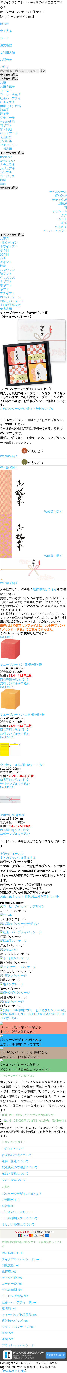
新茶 (3, 258)
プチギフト (7, 293)
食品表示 (6, 308)
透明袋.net (9, 1308)
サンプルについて (14, 1179)
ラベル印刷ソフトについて (20, 1218)
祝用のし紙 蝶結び (12, 815)
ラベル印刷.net (12, 1289)
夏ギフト (6, 262)
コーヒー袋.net (12, 1283)
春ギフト (6, 285)
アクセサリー (9, 145)
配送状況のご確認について (20, 1167)
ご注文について (12, 1148)
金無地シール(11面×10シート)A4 (21, 764)
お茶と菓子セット (12, 896)
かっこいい (7, 160)
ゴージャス (7, 176)
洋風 (3, 184)
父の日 (4, 254)
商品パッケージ (10, 297)
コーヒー (6, 90)
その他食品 (7, 121)
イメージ (12, 152)
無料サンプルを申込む (15, 683)
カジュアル (7, 168)
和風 (3, 180)
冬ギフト (6, 281)
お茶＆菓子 (7, 86)
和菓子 (4, 109)
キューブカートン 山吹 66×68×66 (22, 714)
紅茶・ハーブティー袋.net (19, 1302)
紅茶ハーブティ (10, 98)
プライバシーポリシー (17, 1212)
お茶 (3, 82)
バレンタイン (9, 242)
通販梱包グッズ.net (15, 1320)
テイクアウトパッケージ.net (20, 1259)
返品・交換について (15, 1173)
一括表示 (6, 148)
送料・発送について (15, 1161)
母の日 (4, 250)
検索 (43, 70)
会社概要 (8, 1206)
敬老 (3, 265)
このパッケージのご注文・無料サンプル (27, 408)
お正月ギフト (40, 896)
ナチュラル (7, 164)
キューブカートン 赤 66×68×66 (21, 664)
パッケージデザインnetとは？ (22, 1193)
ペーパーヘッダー (55, 230)
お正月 (4, 238)
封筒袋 (62, 203)
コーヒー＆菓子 (10, 94)
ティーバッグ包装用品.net (19, 1314)
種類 (9, 187)
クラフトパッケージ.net (18, 1326)
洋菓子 (4, 113)
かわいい (6, 156)
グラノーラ (7, 117)
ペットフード (9, 133)
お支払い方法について (17, 1155)
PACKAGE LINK (13, 1253)
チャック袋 (59, 199)
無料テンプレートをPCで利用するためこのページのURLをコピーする (26, 886)
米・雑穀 (6, 129)
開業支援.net (10, 1265)
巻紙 (64, 223)
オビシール (59, 211)
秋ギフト (6, 273)
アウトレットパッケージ (18, 1345)
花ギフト (6, 125)
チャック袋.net (12, 1277)
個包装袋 (61, 195)
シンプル (6, 172)
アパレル (6, 141)
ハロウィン (7, 269)
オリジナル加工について (18, 1224)
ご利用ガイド (11, 1199)
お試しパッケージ (12, 301)
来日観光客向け (10, 304)
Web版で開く (9, 456)
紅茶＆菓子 (7, 102)
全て (9, 74)
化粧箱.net (9, 1271)
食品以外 (6, 137)
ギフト (4, 289)
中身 (9, 78)
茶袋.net (7, 1339)
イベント (12, 234)
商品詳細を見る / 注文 (14, 679)
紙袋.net (7, 1333)
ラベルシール (58, 191)
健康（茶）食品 (10, 106)
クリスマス (7, 277)
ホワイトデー (9, 246)
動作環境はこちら (45, 589)
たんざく (61, 226)
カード (62, 219)
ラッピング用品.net (15, 1296)
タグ (64, 215)
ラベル (54, 896)
